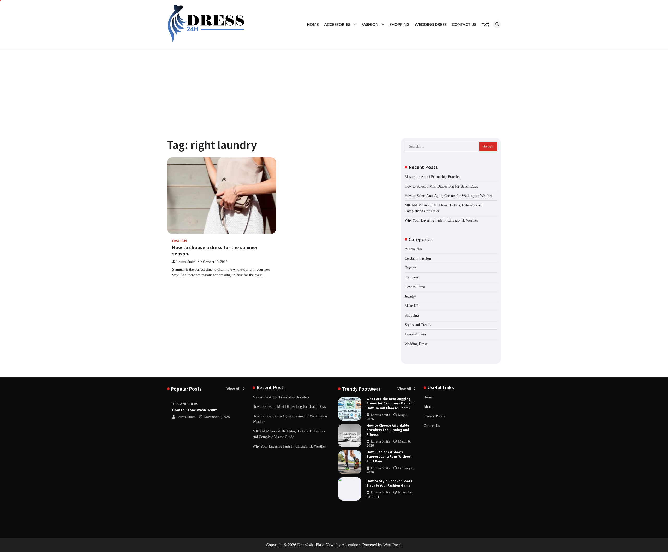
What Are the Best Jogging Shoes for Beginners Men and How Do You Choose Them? (391, 403)
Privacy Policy (434, 416)
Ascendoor (351, 545)
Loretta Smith (186, 262)
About (428, 406)
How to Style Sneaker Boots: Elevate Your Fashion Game (390, 483)
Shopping (399, 24)
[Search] (497, 24)
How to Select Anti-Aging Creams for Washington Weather (448, 196)
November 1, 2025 (217, 417)
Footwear (412, 277)
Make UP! (412, 306)
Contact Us (464, 24)
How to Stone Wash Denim (194, 410)
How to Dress (415, 287)
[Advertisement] (334, 88)
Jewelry (410, 296)
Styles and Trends (418, 325)
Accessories (337, 24)
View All (233, 388)
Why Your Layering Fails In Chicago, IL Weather (441, 220)
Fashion (369, 24)
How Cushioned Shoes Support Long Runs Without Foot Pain (389, 456)
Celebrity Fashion (418, 258)
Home (313, 24)
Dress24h (305, 545)
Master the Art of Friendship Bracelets (433, 177)
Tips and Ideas (415, 334)
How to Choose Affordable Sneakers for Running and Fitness (388, 430)
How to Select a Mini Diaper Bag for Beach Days (441, 186)
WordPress (392, 545)
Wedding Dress (431, 24)
